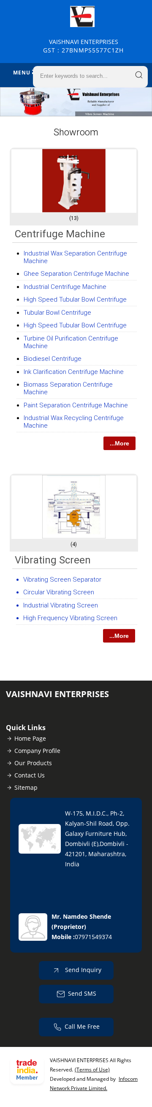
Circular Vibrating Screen (58, 592)
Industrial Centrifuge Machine (65, 287)
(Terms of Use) (92, 1069)
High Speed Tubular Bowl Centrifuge (75, 299)
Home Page (30, 738)
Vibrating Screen (53, 560)
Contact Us (29, 775)
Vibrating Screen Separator (62, 579)
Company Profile (37, 751)
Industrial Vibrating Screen (60, 605)
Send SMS (82, 993)
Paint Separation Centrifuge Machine (76, 405)
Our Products (33, 763)
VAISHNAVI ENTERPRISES (83, 46)
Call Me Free (82, 1026)
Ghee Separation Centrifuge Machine (76, 273)
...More (119, 443)
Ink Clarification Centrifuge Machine (74, 372)
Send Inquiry (82, 970)
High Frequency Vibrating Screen (70, 618)
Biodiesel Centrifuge (52, 359)
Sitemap (26, 787)
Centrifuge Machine (60, 234)
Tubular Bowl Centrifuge (57, 312)
